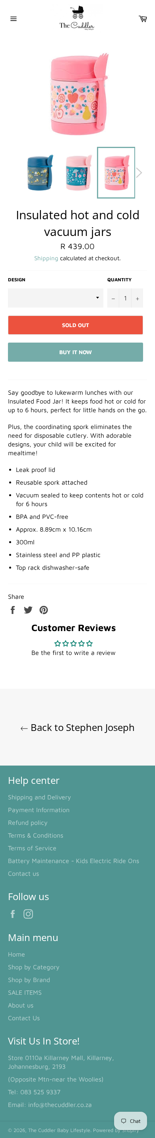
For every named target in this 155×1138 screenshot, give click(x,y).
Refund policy (28, 822)
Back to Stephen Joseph (81, 727)
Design (16, 280)
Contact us (23, 873)
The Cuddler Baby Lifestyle (59, 1130)
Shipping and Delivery (39, 797)
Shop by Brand (29, 979)
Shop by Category (34, 966)
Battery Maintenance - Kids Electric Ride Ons (73, 860)
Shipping (46, 258)
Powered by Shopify (116, 1130)
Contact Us (24, 1017)
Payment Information (39, 809)
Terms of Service (32, 848)
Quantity (119, 280)
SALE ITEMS (25, 992)
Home (16, 954)
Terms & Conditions (35, 835)
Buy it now (75, 352)
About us (20, 1005)
